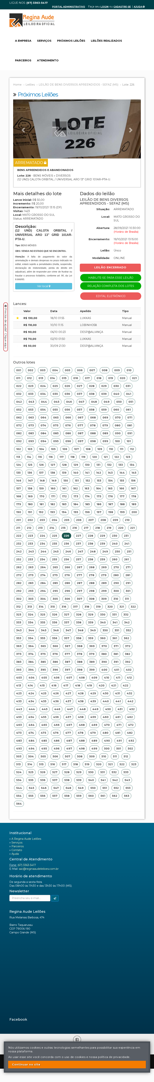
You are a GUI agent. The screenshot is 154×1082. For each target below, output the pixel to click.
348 (80, 630)
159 (41, 488)
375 (43, 654)
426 (56, 693)
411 (118, 677)
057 (79, 409)
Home (17, 84)
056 (67, 409)
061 (128, 409)
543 (127, 780)
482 (130, 732)
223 (30, 535)
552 (116, 788)
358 (78, 638)
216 (74, 528)
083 (31, 433)
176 (110, 496)
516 (52, 764)
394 (31, 669)
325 (42, 614)
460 (106, 717)
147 (30, 480)
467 (69, 725)
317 (75, 606)
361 (114, 638)
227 (78, 535)
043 (31, 401)
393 (18, 669)
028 (91, 386)
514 (29, 764)
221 (132, 528)
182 (52, 504)
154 (110, 480)
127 (53, 465)
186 (99, 504)
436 (56, 701)
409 (94, 677)
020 (122, 378)
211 (18, 528)
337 (66, 622)
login (104, 6)
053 (30, 409)
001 (18, 370)
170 (41, 496)
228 (90, 535)
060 (116, 409)
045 (56, 401)
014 (52, 378)
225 (54, 535)
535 (30, 780)
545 (31, 788)
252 (18, 559)
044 (44, 401)
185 (87, 504)
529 (79, 772)
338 (78, 622)
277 (79, 575)
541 (103, 780)
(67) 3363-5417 (26, 865)
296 (67, 591)
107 (76, 449)
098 (93, 441)
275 (55, 575)
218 (97, 528)
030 (116, 386)
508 (79, 756)
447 (70, 709)
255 (54, 559)
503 (18, 756)
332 (125, 614)
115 (40, 457)
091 (129, 433)
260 (114, 559)
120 (94, 457)
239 (102, 543)
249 (105, 551)
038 (91, 394)
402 (128, 669)
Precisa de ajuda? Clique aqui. (5, 328)
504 (31, 756)
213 (40, 528)
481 (117, 732)
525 (30, 772)
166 (121, 488)
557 (54, 796)
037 (79, 394)
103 (30, 449)
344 (31, 630)
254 (42, 559)
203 (42, 520)
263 (30, 567)
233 (30, 543)
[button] (22, 128)
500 (106, 748)
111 (121, 449)
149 (54, 480)
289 (104, 583)
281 (127, 575)
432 (129, 693)
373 (18, 654)
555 (30, 796)
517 (64, 764)
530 (91, 772)
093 (31, 441)
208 (103, 520)
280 (116, 575)
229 (102, 535)
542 (115, 780)
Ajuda (138, 6)
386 (55, 662)
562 (114, 796)
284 (43, 583)
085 (56, 433)
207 (91, 520)
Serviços (44, 40)
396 (55, 669)
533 (125, 772)
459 (93, 717)
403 (19, 677)
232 (18, 543)
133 (120, 465)
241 (126, 543)
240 (115, 543)
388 (79, 662)
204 (54, 520)
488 (82, 740)
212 (29, 528)
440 (106, 701)
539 (79, 780)
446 (57, 709)
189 (133, 504)
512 (126, 756)
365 (43, 646)
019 (110, 378)
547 (56, 788)
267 (79, 567)
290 (116, 583)
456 (56, 717)
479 (93, 732)
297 (79, 591)
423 (19, 693)
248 (93, 551)
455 (43, 717)
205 (66, 520)
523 (133, 764)
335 (42, 622)
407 (69, 677)
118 (72, 457)
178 (133, 496)
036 (67, 394)
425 (43, 693)
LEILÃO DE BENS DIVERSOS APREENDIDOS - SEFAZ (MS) (78, 84)
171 (53, 496)
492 (131, 740)
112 (132, 449)
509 (92, 756)
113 (18, 457)
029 (104, 386)
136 (29, 472)
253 (30, 559)
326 (54, 614)
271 (128, 567)
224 (42, 535)
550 (93, 788)
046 (69, 401)
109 (99, 449)
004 (55, 370)
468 (82, 725)
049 (106, 401)
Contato (16, 850)
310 (115, 598)
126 (41, 465)
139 (64, 472)
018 (99, 378)
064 (43, 417)
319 (98, 606)
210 (127, 520)
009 (117, 370)
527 (54, 772)
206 (79, 520)
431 (117, 693)
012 (29, 378)
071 (129, 417)
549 (81, 788)
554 (19, 796)
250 (117, 551)
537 (54, 780)
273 (30, 575)
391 (116, 662)
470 (107, 725)
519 (87, 764)
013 (40, 378)
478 (80, 732)
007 (92, 370)
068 (93, 417)
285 (55, 583)
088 (93, 433)
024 (43, 386)
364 (31, 646)
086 (68, 433)
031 (128, 386)
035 (55, 394)
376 (55, 654)
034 (43, 394)
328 (78, 614)
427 (68, 693)
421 (113, 685)
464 (32, 725)
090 (118, 433)
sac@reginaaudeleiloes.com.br (39, 869)
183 (64, 504)
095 (56, 441)
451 (120, 709)
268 (91, 567)
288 (91, 583)
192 (41, 512)
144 (122, 472)
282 (18, 583)
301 (128, 591)
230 (114, 535)
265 (55, 567)
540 (91, 780)
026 (67, 386)
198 (110, 512)
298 (91, 591)
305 (55, 598)
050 (119, 401)
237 (78, 543)
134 (132, 465)
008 (104, 370)
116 (51, 457)
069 (105, 417)
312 (18, 606)
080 (117, 425)
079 (105, 425)
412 (129, 677)
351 (117, 630)
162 (75, 488)
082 (19, 433)
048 (94, 401)
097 (80, 441)
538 (66, 780)
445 (45, 709)
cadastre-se (122, 6)
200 (134, 512)
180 (30, 504)
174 (87, 496)
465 (44, 725)
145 (133, 472)
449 (95, 709)
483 (19, 740)
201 (18, 520)
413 (18, 685)
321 (121, 606)
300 (116, 591)
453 (19, 717)
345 (43, 630)
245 (56, 551)
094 (43, 441)
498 (82, 748)
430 (105, 693)
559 (79, 796)
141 (87, 472)
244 (43, 551)
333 (18, 622)
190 (18, 512)
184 (75, 504)
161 (64, 488)
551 (104, 788)
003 (42, 370)
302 (18, 598)
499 (94, 748)
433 (19, 701)
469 (94, 725)
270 (116, 567)
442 (130, 701)
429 (93, 693)
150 (65, 480)
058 (91, 409)
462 (130, 717)
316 (64, 606)
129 (75, 465)
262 (18, 567)
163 (87, 488)
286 (67, 583)
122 (116, 457)
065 (56, 417)
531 (102, 772)
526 (42, 772)
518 (75, 764)
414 (30, 685)
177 (122, 496)
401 (116, 669)
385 (43, 662)
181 (41, 504)
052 (18, 409)
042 (19, 401)
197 (99, 512)
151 (77, 480)
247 (80, 551)
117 (62, 457)
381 (115, 654)
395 (43, 669)
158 (30, 488)
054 (43, 409)
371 (116, 646)
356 (54, 638)
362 (126, 638)
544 (19, 788)
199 (122, 512)
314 (41, 606)
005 (67, 370)
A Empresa (23, 40)
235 (54, 543)
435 (43, 701)
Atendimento (48, 60)
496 (57, 748)
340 (103, 622)
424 (31, 693)
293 (30, 591)
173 (75, 496)
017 (87, 378)
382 (127, 654)
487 (69, 740)
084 (43, 433)
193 (52, 512)
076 (68, 425)
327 (66, 614)
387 (67, 662)
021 (134, 378)
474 (31, 732)
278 (91, 575)
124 (18, 465)
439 (93, 701)
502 (130, 748)
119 (83, 457)
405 (44, 677)
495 (44, 748)
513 (18, 764)
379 (91, 654)
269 (104, 567)
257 (78, 559)
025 (55, 386)
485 (44, 740)
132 (109, 465)
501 (118, 748)
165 (110, 488)
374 (31, 654)
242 (19, 551)
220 (120, 528)
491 (119, 740)
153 (99, 480)
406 (57, 677)
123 (128, 457)
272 (18, 575)
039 (104, 394)
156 (133, 480)
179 (18, 504)
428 (81, 693)
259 (102, 559)
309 (104, 598)
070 (118, 417)
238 (90, 543)
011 (18, 378)
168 (18, 496)
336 (54, 622)
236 (66, 543)
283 (30, 583)
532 (114, 772)
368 (79, 646)
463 (19, 725)
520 (98, 764)
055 (55, 409)
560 (91, 796)
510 (103, 756)
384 (31, 662)
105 (53, 449)
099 (105, 441)
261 (126, 559)
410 (106, 677)
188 (122, 504)
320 (110, 606)
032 (18, 394)
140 (75, 472)
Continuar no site (26, 1064)
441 (118, 701)
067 (80, 417)
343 (19, 630)
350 (105, 630)
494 (32, 748)
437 (68, 701)
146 (18, 480)
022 (18, 386)
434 (31, 701)
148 (42, 480)
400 (104, 669)
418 (77, 685)
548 (68, 788)
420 (101, 685)
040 (116, 394)
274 (43, 575)
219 (109, 528)
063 (31, 417)
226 (66, 535)
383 (18, 662)
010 (129, 370)
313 (29, 606)
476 (56, 732)
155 (122, 480)
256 (66, 559)
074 (43, 425)
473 (19, 732)
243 (31, 551)
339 (90, 622)
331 (114, 614)
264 (43, 567)
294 (43, 591)
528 (66, 772)
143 (110, 472)
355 (42, 638)
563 (126, 796)
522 (122, 764)
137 (41, 472)
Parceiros (23, 60)
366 (55, 646)
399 (92, 669)
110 (111, 449)
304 (43, 598)
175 (99, 496)
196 (87, 512)
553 (128, 788)
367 (67, 646)
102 (18, 449)
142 (98, 472)
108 (88, 449)
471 (118, 725)
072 (19, 425)
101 (129, 441)
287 (79, 583)
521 (110, 764)
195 (75, 512)
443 (19, 709)
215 (63, 528)
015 (64, 378)
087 (80, 433)
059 (104, 409)
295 (55, 591)
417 (65, 685)
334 (30, 622)
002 (30, 370)
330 (102, 614)
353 (18, 638)
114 (29, 457)
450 (108, 709)
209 (115, 520)
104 (41, 449)
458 (81, 717)
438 (81, 701)
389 (92, 662)
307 (79, 598)
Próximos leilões (71, 40)
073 (31, 425)
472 (131, 725)
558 (66, 796)
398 (79, 669)
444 (32, 709)
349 (93, 630)
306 (67, 598)
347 (68, 630)
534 (19, 780)
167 (133, 488)
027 (79, 386)
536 (42, 780)
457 (68, 717)
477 (68, 732)
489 (94, 740)
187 (110, 504)
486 (57, 740)
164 (98, 488)
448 (83, 709)
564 (19, 803)
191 (30, 512)
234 (42, 543)
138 (52, 472)
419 (89, 685)
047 (81, 401)
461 (117, 717)
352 (128, 630)
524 (19, 772)
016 (75, 378)
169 (30, 496)
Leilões (30, 84)
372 (127, 646)
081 (129, 425)
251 (129, 551)
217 (86, 528)
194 (64, 512)
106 (64, 449)
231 (126, 535)
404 (32, 677)
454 (31, 717)
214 (51, 528)
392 (127, 662)
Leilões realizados (106, 40)
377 (67, 654)
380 (104, 654)
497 (69, 748)
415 (42, 685)
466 (57, 725)
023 (30, 386)
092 (19, 441)
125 (30, 465)
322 (133, 606)
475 (43, 732)
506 (55, 756)
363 (18, 646)
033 (30, 394)
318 (87, 606)
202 (30, 520)
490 (107, 740)
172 (64, 496)
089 (105, 433)
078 (93, 425)
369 (92, 646)
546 (44, 788)
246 (68, 551)
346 (56, 630)
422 (125, 685)
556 (42, 796)
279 (103, 575)
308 (91, 598)
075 (55, 425)
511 (115, 756)
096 (68, 441)
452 (132, 709)
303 (30, 598)
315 (52, 606)
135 (18, 472)
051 (130, 401)
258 (90, 559)
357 (66, 638)
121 (106, 457)
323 (18, 614)
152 (87, 480)
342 (127, 622)
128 (64, 465)
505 (43, 756)
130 (87, 465)
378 (79, 654)
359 (90, 638)
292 (18, 591)
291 (128, 583)
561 (102, 796)
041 (128, 394)
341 (114, 622)
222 (18, 535)
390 (104, 662)
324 (30, 614)
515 (41, 764)
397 (67, 669)
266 (67, 567)
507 (67, 756)
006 (80, 370)
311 (127, 598)
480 (105, 732)
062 (19, 417)
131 (98, 465)
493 (19, 748)
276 (67, 575)
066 (68, 417)
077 (80, 425)
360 (103, 638)
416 (54, 685)
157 (18, 488)
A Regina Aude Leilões (26, 838)
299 (104, 591)
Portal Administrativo (68, 6)
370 (104, 646)
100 (117, 441)
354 (30, 638)
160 (53, 488)
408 (82, 677)
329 (90, 614)
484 (32, 740)
